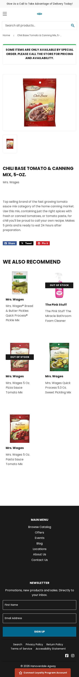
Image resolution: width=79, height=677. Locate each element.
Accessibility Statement (51, 649)
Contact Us (39, 560)
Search (17, 644)
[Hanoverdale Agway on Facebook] (67, 656)
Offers (39, 532)
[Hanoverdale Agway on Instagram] (72, 656)
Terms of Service (21, 649)
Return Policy (54, 644)
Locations (39, 549)
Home (6, 35)
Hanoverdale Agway (43, 666)
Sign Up (39, 631)
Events (39, 538)
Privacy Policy (34, 644)
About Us (39, 554)
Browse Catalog (39, 527)
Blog (39, 543)
